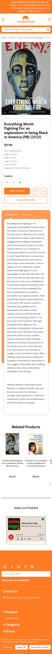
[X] (25, 566)
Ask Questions (26, 200)
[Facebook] (11, 566)
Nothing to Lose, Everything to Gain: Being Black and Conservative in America (36, 463)
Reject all (21, 647)
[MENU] (3, 19)
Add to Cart (17, 191)
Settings (7, 647)
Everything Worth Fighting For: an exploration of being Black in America (12, 463)
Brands (10, 631)
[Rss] (32, 566)
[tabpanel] (12, 460)
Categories (13, 624)
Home (4, 37)
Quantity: (8, 176)
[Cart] (49, 19)
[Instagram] (5, 566)
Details (27, 214)
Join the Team (12, 618)
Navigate (12, 612)
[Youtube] (18, 566)
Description (11, 214)
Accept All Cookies (39, 647)
